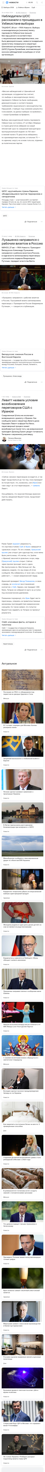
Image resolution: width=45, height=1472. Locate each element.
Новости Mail (16, 396)
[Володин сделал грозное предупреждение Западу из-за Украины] (22, 1084)
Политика (33, 12)
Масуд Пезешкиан (27, 581)
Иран (35, 483)
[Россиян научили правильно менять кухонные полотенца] (22, 1350)
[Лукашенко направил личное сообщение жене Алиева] (22, 984)
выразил (16, 544)
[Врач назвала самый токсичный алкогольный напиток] (22, 1283)
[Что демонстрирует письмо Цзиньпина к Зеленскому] (22, 1217)
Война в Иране (24, 7)
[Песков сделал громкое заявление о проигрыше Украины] (22, 784)
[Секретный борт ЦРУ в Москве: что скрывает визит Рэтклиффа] (22, 1416)
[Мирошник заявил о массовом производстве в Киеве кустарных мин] (22, 1316)
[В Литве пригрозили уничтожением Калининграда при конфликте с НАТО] (22, 818)
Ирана (28, 547)
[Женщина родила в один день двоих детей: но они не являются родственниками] (22, 917)
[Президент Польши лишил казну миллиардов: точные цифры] (22, 1250)
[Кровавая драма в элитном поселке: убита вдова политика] (22, 1383)
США (21, 547)
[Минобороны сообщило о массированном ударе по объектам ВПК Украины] (22, 851)
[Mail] (7, 2)
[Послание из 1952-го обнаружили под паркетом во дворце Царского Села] (22, 685)
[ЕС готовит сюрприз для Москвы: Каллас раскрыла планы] (22, 718)
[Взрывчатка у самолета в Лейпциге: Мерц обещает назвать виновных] (22, 951)
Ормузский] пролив (10, 561)
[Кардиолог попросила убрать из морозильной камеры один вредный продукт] (22, 884)
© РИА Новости (21, 12)
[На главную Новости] (13, 2)
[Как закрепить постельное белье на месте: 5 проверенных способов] (22, 1117)
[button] (22, 71)
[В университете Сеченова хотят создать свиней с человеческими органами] (22, 1183)
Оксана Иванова (14, 438)
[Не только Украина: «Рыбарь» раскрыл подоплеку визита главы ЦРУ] (22, 1449)
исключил (16, 584)
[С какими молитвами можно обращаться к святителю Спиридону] (22, 1050)
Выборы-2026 (9, 7)
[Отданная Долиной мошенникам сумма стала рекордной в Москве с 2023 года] (22, 1150)
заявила (36, 486)
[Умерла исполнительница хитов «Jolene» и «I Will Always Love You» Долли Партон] (22, 1017)
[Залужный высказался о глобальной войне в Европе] (22, 751)
